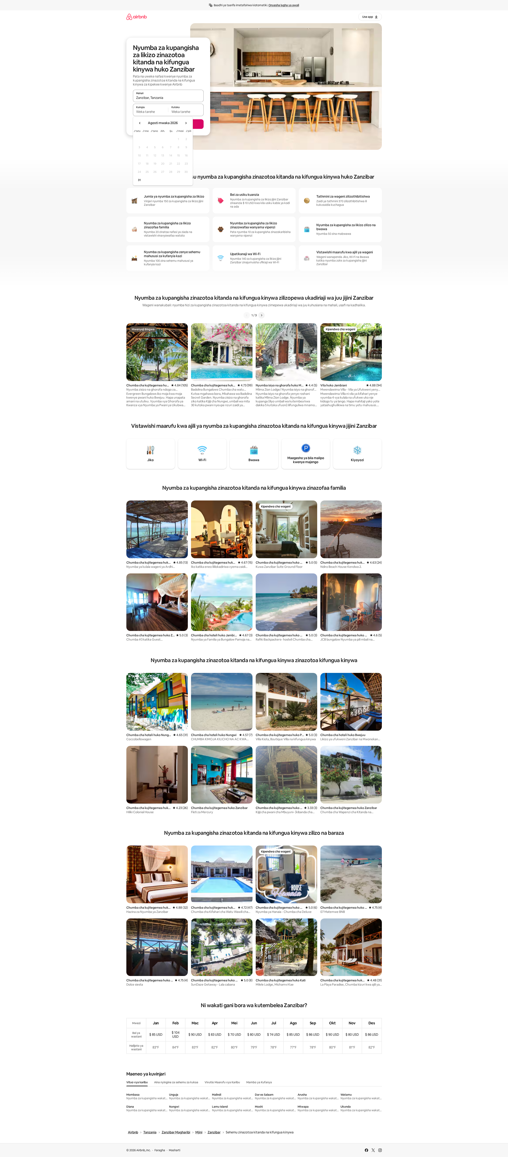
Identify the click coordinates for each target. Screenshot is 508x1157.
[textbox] (150, 111)
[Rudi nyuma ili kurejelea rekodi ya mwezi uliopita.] (140, 123)
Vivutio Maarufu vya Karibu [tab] (222, 1082)
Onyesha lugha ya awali (283, 5)
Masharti (174, 1150)
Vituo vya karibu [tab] (137, 1082)
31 (139, 180)
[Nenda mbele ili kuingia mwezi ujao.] (186, 123)
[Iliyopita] (247, 315)
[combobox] (168, 97)
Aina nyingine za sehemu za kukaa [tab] (176, 1082)
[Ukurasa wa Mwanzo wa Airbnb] (136, 16)
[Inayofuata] (261, 315)
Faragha (159, 1150)
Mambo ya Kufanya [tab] (259, 1082)
